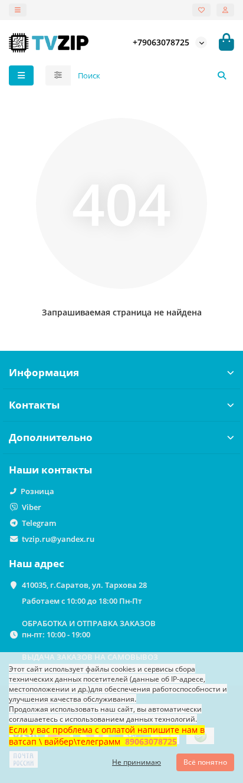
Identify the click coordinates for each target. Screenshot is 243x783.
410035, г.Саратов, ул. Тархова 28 (84, 585)
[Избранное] (201, 10)
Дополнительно (51, 437)
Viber (31, 507)
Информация (44, 372)
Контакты (34, 405)
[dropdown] (18, 10)
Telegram (39, 523)
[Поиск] (222, 75)
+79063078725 (161, 42)
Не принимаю (136, 762)
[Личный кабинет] (225, 10)
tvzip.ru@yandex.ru (58, 539)
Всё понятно (205, 762)
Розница (37, 491)
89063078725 (151, 741)
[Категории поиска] (58, 75)
